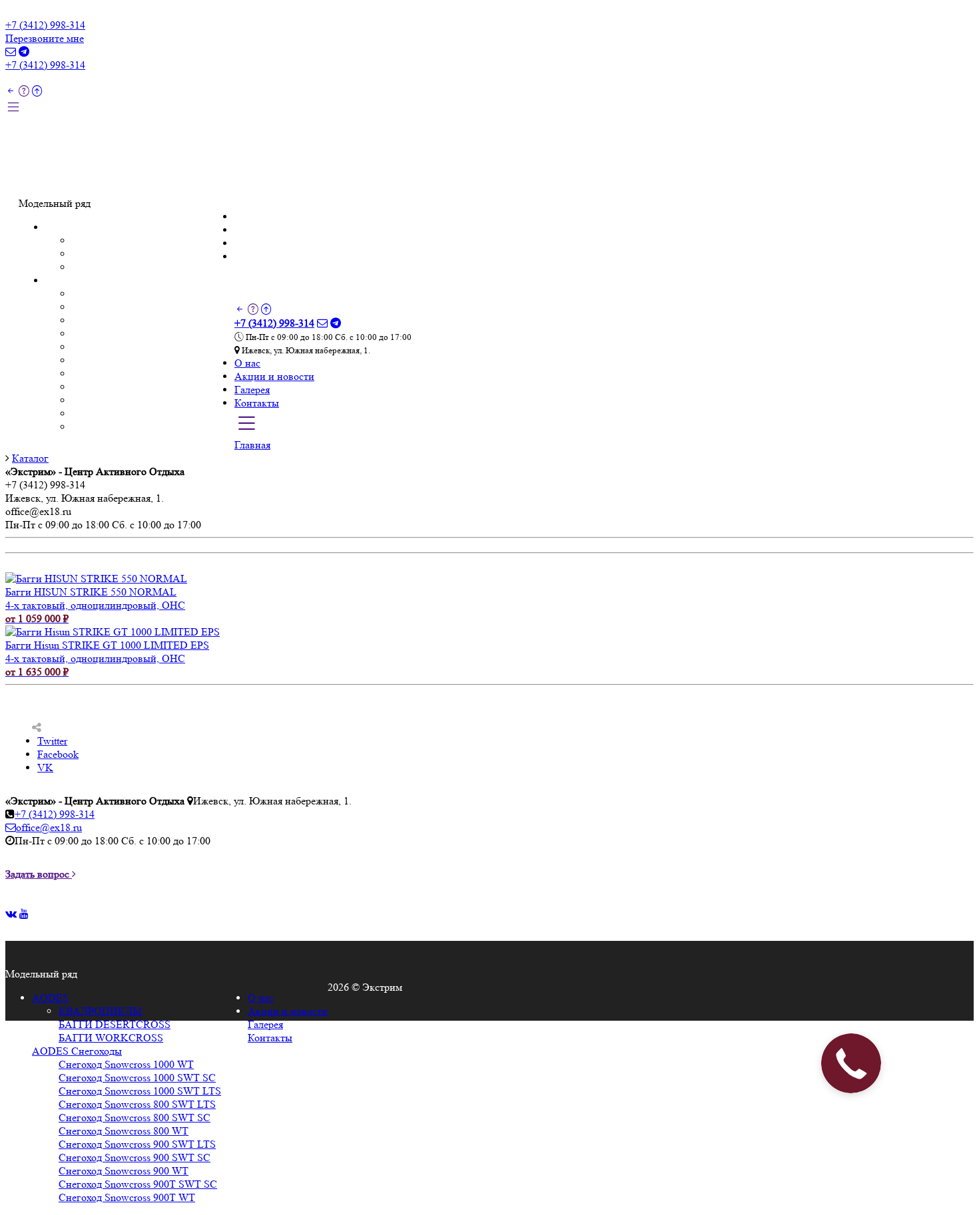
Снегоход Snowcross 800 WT (137, 360)
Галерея (36, 176)
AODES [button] (63, 227)
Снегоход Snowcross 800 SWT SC (148, 347)
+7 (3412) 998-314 (45, 25)
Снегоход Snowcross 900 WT (137, 400)
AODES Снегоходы (77, 1051)
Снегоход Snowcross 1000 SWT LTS (153, 320)
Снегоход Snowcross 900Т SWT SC (151, 413)
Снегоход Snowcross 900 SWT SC (148, 387)
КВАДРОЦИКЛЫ (113, 240)
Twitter (52, 741)
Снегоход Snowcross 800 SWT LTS (150, 333)
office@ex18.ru (49, 827)
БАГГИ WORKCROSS (124, 267)
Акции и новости (59, 163)
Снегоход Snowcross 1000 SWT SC (150, 307)
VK (45, 767)
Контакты (41, 190)
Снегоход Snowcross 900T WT (140, 427)
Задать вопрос (38, 874)
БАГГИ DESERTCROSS (128, 254)
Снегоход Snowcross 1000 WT (139, 293)
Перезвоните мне (44, 38)
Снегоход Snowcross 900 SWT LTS (150, 373)
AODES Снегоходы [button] (90, 280)
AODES (50, 997)
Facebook (58, 754)
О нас (32, 150)
